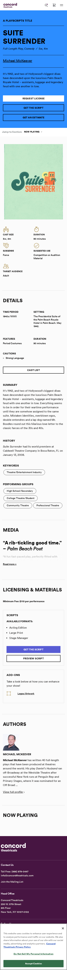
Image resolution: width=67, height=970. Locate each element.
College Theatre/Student (20, 498)
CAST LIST (33, 370)
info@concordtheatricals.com (17, 875)
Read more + (9, 564)
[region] (33, 947)
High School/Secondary (20, 490)
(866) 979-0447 (20, 871)
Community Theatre (18, 505)
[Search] (46, 5)
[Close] (63, 928)
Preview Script (33, 658)
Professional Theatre (47, 505)
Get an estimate (33, 117)
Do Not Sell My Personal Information (33, 954)
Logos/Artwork (26, 693)
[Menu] (61, 5)
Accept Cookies (33, 963)
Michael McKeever (17, 61)
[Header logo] (9, 5)
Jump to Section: (12, 131)
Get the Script (33, 107)
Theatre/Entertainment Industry (24, 472)
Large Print (16, 632)
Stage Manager (18, 638)
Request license (34, 98)
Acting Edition (18, 627)
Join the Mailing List (12, 881)
